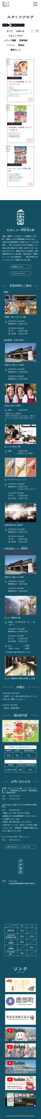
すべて (10, 31)
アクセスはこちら (20, 273)
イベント (11, 45)
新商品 (21, 45)
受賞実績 (23, 40)
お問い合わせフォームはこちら (20, 847)
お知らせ (20, 31)
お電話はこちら (20, 267)
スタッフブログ (15, 36)
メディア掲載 (10, 40)
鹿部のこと (15, 50)
